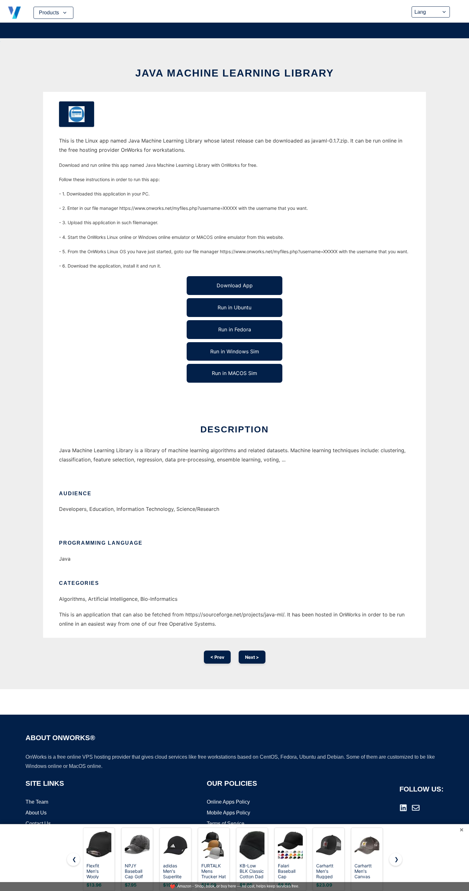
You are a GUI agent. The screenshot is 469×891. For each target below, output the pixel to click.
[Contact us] (416, 808)
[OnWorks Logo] (14, 12)
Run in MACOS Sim (234, 373)
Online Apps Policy (228, 802)
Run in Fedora (234, 329)
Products (49, 12)
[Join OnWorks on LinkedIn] (403, 808)
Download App (235, 285)
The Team (37, 802)
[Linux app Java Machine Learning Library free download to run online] (76, 114)
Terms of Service (225, 823)
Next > (252, 657)
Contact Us (38, 823)
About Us (36, 812)
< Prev (217, 657)
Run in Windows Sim (234, 351)
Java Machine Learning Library (234, 73)
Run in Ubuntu (234, 307)
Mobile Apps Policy (228, 812)
